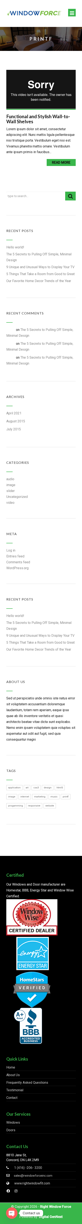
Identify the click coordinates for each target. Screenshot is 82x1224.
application (14, 787)
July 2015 (13, 429)
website (49, 805)
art (27, 787)
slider (10, 491)
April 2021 (13, 413)
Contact (11, 1098)
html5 (60, 787)
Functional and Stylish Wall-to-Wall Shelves (38, 119)
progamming (15, 805)
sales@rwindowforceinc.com (33, 1175)
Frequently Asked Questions (27, 1083)
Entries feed (15, 556)
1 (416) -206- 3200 (28, 1168)
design (48, 787)
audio (10, 479)
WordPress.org (17, 568)
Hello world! (15, 247)
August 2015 (15, 421)
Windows (13, 1123)
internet (24, 796)
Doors (10, 1130)
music (54, 796)
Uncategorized (17, 497)
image (10, 485)
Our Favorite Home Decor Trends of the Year (38, 281)
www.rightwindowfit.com (32, 1183)
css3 (36, 787)
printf (66, 796)
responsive (34, 805)
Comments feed (18, 562)
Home (10, 1067)
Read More (61, 162)
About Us (13, 1075)
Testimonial (14, 1090)
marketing (39, 796)
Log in (10, 550)
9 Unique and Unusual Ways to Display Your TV (40, 267)
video (10, 503)
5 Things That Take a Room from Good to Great (40, 274)
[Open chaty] (11, 1213)
